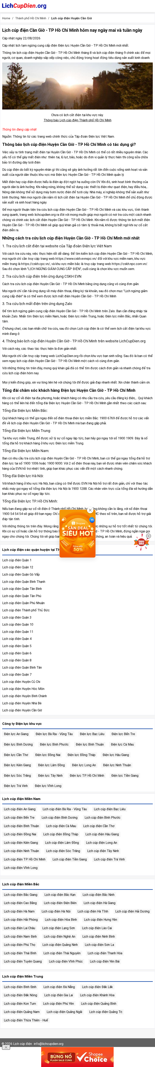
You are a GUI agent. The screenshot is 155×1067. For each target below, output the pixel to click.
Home (6, 18)
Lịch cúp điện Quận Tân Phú (21, 596)
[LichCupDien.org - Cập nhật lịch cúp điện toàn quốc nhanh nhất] (24, 6)
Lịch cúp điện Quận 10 (17, 624)
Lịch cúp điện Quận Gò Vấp (21, 574)
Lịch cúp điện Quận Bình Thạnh (23, 582)
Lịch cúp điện (22, 1044)
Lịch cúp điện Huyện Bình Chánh (24, 696)
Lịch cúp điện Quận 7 (16, 674)
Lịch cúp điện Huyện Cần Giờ (22, 710)
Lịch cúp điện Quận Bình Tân (22, 667)
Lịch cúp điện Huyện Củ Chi (21, 682)
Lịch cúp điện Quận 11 (17, 632)
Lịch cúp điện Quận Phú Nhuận (23, 603)
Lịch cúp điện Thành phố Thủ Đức (26, 610)
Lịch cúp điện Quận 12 (17, 567)
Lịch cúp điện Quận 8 (16, 660)
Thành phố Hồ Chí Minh (30, 18)
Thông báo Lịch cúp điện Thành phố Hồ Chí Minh (77, 120)
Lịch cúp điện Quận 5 (16, 646)
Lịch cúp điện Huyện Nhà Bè (22, 703)
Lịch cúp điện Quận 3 (16, 617)
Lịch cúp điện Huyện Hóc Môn (23, 689)
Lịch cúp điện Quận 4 (16, 639)
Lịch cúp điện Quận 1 (16, 560)
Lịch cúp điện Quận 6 (16, 653)
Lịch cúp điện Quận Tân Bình (22, 589)
